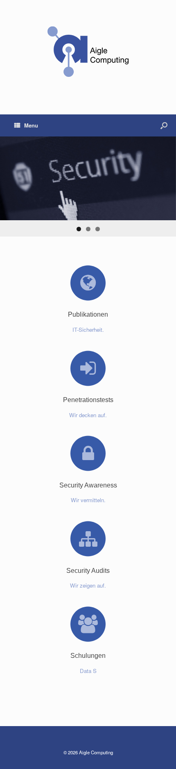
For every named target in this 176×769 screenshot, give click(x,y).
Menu (31, 125)
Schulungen (88, 655)
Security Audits (88, 570)
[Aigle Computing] (88, 51)
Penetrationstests (88, 399)
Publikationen (88, 314)
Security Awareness (88, 485)
